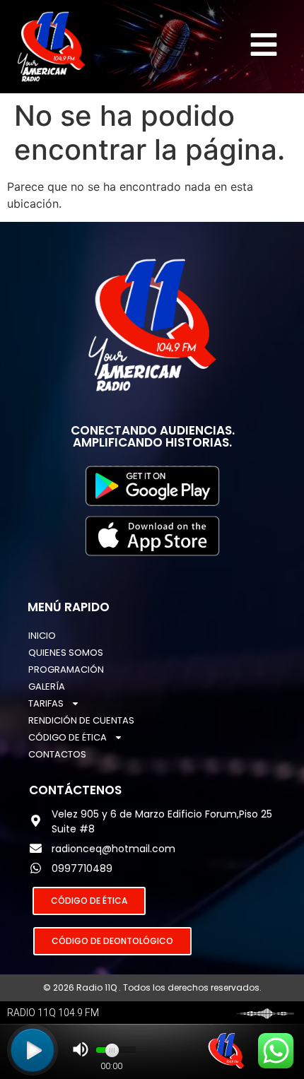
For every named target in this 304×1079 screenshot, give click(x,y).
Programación (66, 669)
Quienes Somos (65, 652)
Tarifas (46, 703)
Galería (46, 686)
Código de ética (67, 737)
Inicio (42, 635)
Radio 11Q (97, 987)
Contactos (57, 754)
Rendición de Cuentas (81, 720)
